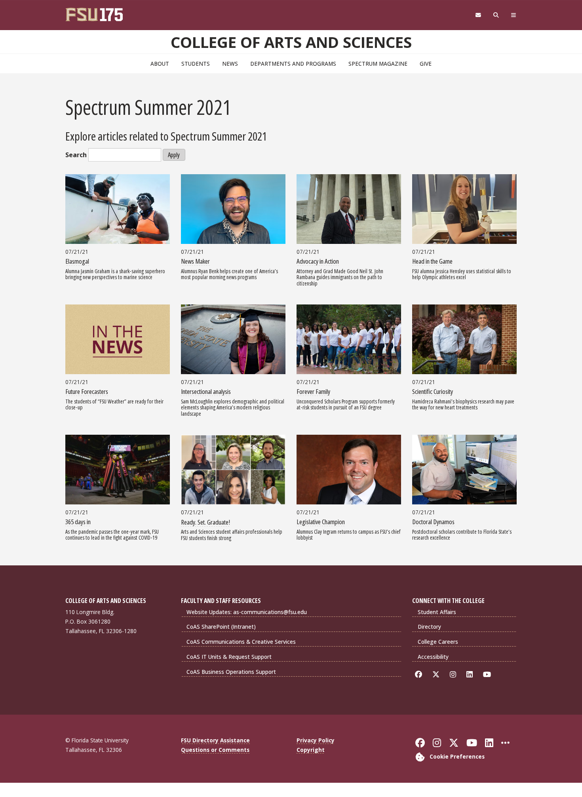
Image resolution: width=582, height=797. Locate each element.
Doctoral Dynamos (433, 521)
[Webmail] (478, 15)
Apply (174, 154)
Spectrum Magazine (377, 63)
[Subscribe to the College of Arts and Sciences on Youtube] (488, 674)
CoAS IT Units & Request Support (229, 656)
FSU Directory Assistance (215, 740)
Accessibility (433, 656)
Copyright (311, 749)
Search (76, 154)
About (159, 63)
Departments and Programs (293, 63)
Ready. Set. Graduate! (205, 522)
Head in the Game (432, 261)
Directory (429, 626)
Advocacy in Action (318, 261)
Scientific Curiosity (432, 391)
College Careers (438, 641)
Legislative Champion (321, 521)
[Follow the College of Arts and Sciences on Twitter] (437, 674)
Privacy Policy (316, 740)
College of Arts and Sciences (291, 42)
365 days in (78, 521)
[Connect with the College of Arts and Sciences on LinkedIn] (470, 674)
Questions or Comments (215, 749)
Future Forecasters (86, 391)
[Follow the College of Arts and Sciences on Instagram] (454, 674)
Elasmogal (77, 261)
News (230, 63)
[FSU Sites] (513, 15)
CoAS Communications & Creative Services (241, 641)
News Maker (195, 261)
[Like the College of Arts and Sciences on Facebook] (420, 674)
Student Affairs (437, 612)
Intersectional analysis (206, 391)
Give (426, 63)
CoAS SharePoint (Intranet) (221, 626)
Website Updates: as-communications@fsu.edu (246, 612)
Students (195, 63)
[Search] (496, 15)
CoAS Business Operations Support (231, 671)
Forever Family (313, 391)
